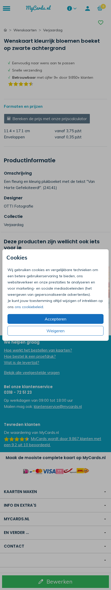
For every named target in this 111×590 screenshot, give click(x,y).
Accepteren (55, 318)
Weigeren (55, 330)
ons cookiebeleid (29, 307)
